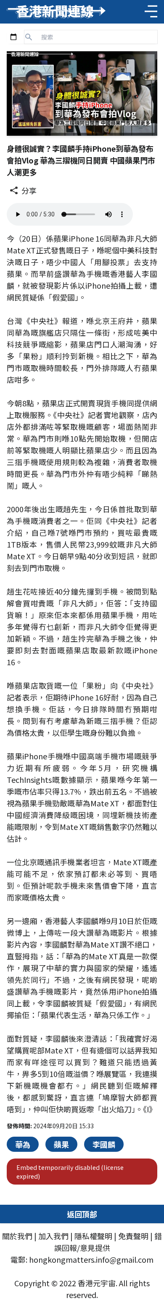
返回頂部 (82, 1214)
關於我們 (17, 1235)
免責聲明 (133, 1235)
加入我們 (53, 1235)
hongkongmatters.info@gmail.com (91, 1259)
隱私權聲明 (93, 1235)
